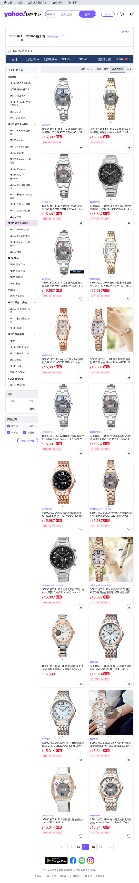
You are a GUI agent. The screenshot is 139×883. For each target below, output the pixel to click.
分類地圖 (100, 876)
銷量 (129, 69)
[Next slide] (83, 99)
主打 (14, 59)
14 (78, 847)
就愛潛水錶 (104, 59)
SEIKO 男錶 (68, 59)
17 (100, 847)
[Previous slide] (43, 99)
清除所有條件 (27, 440)
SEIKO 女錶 (86, 59)
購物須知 (64, 876)
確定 (32, 409)
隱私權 (88, 876)
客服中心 (38, 876)
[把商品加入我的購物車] (81, 146)
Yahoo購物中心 (22, 14)
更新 (93, 870)
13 (70, 847)
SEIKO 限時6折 (22, 51)
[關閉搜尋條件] (54, 14)
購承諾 (125, 31)
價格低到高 (102, 69)
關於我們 (51, 876)
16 (93, 847)
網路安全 (77, 876)
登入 (107, 14)
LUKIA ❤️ (122, 59)
